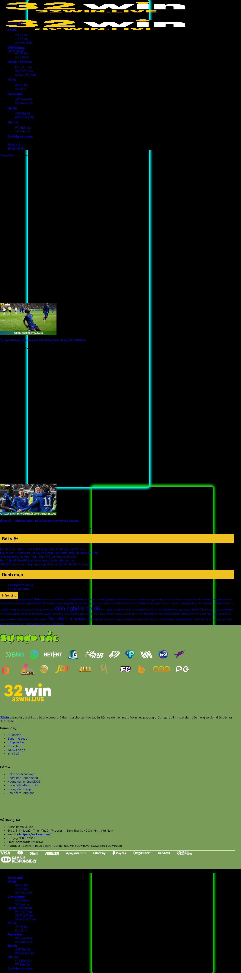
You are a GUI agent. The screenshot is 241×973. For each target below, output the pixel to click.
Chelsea (38, 599)
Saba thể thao (17, 738)
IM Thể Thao (23, 67)
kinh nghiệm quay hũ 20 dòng (115, 609)
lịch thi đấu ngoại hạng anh (180, 609)
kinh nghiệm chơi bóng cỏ (20, 609)
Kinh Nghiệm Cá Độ (20, 585)
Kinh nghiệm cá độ (77, 608)
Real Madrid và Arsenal (157, 613)
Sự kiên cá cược (67, 618)
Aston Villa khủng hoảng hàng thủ (16, 599)
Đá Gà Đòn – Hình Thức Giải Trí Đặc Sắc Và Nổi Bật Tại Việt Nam (43, 549)
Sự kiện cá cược (20, 136)
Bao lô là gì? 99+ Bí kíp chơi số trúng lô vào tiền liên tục (37, 560)
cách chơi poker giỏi (105, 599)
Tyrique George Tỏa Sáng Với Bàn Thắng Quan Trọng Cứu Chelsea (42, 339)
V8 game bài (16, 742)
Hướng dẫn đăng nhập (23, 785)
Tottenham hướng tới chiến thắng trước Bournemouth (149, 619)
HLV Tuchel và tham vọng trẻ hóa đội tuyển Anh (157, 603)
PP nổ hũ (14, 746)
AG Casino (22, 53)
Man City (199, 609)
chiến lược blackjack (54, 599)
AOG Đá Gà (22, 113)
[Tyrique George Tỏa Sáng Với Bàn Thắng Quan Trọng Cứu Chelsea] (28, 333)
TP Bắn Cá (22, 131)
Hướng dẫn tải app (20, 789)
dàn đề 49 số (21, 603)
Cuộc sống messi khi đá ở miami (80, 599)
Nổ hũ (12, 80)
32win (4, 717)
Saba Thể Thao (25, 75)
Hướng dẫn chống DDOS (24, 781)
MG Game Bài (24, 103)
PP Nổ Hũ (21, 85)
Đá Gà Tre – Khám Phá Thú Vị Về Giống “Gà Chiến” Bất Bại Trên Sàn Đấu (49, 553)
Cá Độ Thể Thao (20, 62)
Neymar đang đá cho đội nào (104, 614)
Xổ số (12, 30)
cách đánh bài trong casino (183, 599)
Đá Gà (12, 108)
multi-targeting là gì (14, 614)
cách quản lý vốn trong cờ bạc (155, 599)
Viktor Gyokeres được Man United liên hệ (44, 624)
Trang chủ (15, 23)
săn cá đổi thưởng (17, 619)
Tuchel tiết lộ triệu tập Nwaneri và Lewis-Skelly (198, 619)
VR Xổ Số (21, 35)
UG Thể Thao (24, 71)
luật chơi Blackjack (139, 609)
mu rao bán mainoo (33, 614)
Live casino (16, 48)
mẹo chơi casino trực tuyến (56, 614)
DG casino (22, 57)
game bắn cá (36, 603)
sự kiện (89, 619)
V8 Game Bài (23, 99)
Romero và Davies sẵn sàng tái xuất (189, 614)
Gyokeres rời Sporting (56, 603)
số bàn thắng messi (38, 619)
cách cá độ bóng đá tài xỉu (128, 599)
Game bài (15, 94)
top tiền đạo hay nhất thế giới (109, 619)
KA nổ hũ (21, 89)
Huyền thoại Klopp (189, 603)
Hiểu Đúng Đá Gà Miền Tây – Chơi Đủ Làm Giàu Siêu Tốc (38, 556)
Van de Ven (19, 624)
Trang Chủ (7, 155)
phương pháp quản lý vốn (130, 614)
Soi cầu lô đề (24, 42)
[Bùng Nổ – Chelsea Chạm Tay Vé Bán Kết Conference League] (28, 514)
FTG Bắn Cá (23, 127)
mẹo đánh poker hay (80, 614)
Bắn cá (13, 122)
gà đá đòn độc (75, 603)
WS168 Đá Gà (24, 117)
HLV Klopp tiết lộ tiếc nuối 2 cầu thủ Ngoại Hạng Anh (109, 603)
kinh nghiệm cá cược (44, 609)
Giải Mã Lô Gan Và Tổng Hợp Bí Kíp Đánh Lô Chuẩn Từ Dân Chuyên (44, 564)
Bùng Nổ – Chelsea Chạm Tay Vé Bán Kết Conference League (39, 520)
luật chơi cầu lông (157, 609)
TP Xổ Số (21, 39)
